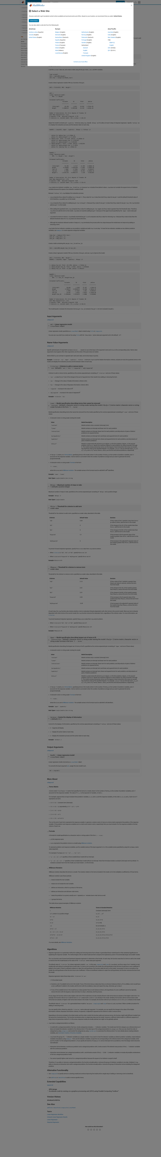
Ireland (57, 48)
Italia (56, 50)
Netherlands (85, 32)
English (85, 50)
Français (85, 53)
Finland (57, 42)
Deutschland (58, 37)
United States (33, 37)
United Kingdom (86, 55)
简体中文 (112, 42)
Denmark (57, 34)
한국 (109, 50)
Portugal (84, 40)
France (57, 45)
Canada (31, 34)
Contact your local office (80, 62)
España (57, 40)
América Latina (33, 32)
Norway (84, 34)
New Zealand (111, 37)
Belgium (57, 32)
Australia (110, 32)
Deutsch (85, 48)
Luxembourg (59, 53)
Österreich (84, 37)
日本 (109, 48)
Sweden (84, 42)
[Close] (131, 5)
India (109, 34)
